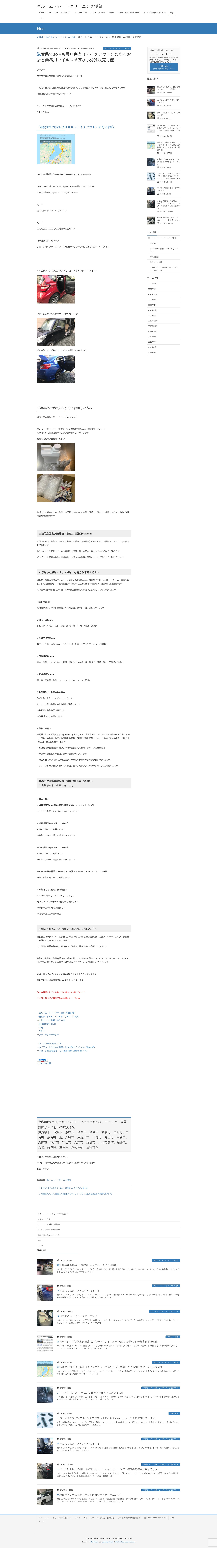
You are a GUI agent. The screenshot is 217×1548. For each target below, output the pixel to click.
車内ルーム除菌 (156, 262)
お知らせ (153, 243)
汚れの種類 (154, 257)
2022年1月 (152, 284)
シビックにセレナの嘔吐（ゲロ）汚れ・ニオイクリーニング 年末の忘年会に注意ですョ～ (108, 1469)
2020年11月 (152, 294)
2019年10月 (153, 326)
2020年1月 (152, 316)
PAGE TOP (210, 1499)
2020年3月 (152, 310)
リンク (42, 1031)
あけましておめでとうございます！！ (78, 1290)
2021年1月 (152, 289)
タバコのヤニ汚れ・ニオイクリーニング (164, 250)
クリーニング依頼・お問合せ (52, 1020)
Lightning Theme (107, 1542)
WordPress (94, 1542)
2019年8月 (152, 337)
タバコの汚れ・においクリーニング (77, 1316)
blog (41, 1027)
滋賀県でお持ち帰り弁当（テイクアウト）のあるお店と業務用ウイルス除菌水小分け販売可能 (109, 1367)
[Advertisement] (84, 1091)
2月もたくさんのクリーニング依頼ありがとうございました (64, 1188)
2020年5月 (152, 300)
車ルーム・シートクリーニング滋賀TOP (57, 1013)
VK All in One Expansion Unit (125, 1542)
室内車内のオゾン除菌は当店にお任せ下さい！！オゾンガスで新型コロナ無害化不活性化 (76, 1194)
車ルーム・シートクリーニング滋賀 (117, 48)
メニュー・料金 (44, 1219)
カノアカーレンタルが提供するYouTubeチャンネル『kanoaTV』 (68, 1047)
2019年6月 (152, 347)
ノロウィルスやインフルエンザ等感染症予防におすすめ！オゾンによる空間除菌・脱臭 (168, 176)
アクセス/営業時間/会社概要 (49, 1230)
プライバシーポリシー (49, 1035)
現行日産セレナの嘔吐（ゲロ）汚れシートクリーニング (88, 1494)
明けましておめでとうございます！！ (78, 1443)
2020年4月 (152, 305)
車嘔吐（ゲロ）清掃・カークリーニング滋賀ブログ (164, 268)
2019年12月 (153, 321)
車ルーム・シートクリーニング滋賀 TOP (54, 1214)
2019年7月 (152, 342)
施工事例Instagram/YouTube (49, 1235)
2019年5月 (152, 352)
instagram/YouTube (47, 1024)
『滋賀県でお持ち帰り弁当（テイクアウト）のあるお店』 (77, 127)
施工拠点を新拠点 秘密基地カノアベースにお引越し (87, 1265)
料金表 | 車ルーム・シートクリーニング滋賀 (59, 1017)
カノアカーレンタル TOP (50, 1043)
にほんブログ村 (44, 1063)
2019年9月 (152, 331)
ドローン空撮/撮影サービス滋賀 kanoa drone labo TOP (63, 1051)
